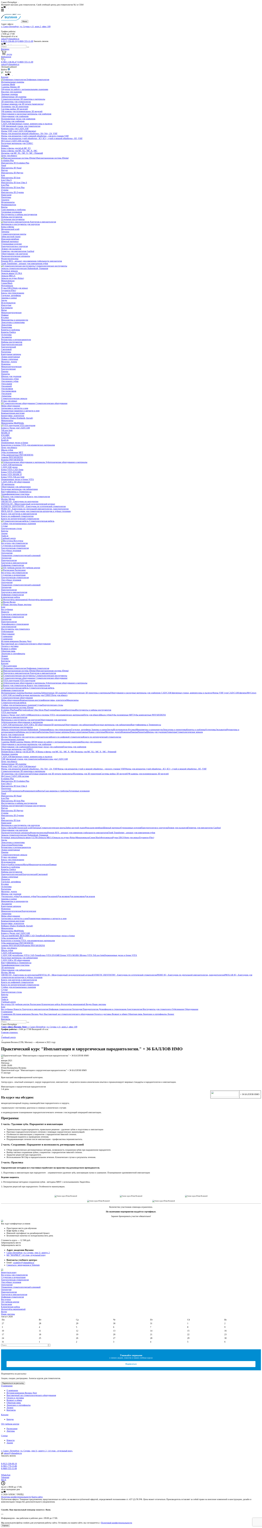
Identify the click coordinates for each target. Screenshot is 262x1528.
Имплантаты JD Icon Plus (13, 187)
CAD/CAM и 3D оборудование (15, 482)
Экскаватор (6, 337)
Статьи (4, 1436)
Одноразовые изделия (11, 244)
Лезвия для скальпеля (11, 249)
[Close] (2, 1514)
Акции (4, 533)
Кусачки (5, 317)
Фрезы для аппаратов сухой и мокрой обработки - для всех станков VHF (35, 136)
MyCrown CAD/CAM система (15, 141)
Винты (4, 207)
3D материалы (7, 484)
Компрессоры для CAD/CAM (14, 128)
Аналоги (5, 200)
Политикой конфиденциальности (116, 1523)
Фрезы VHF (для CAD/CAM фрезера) (18, 131)
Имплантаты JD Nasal (11, 168)
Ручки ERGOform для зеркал (14, 288)
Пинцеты (5, 374)
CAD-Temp (6, 438)
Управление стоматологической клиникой (21, 555)
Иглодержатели (8, 303)
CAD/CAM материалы (11, 464)
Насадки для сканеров (11, 92)
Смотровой (6, 349)
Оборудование (8, 634)
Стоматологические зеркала (14, 398)
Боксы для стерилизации (12, 293)
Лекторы (11, 1431)
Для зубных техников (11, 550)
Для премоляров (8, 391)
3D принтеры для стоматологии (16, 101)
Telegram (5, 1477)
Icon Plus (5, 185)
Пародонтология (9, 560)
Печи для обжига (9, 155)
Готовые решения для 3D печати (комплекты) (22, 104)
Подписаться (131, 1364)
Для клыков (6, 384)
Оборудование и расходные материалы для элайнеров (26, 114)
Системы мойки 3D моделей (14, 109)
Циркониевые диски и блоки (14, 442)
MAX (3, 1480)
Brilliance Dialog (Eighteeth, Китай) (17, 418)
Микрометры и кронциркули (14, 320)
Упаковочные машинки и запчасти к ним (20, 411)
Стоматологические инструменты (51, 266)
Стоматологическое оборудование (51, 403)
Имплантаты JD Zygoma (12, 192)
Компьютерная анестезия (12, 413)
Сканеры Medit (8, 84)
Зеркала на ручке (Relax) (12, 278)
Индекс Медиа (8, 499)
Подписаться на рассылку (13, 1383)
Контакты (5, 661)
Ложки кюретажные (10, 357)
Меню (24, 21)
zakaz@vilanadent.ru (10, 39)
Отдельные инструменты (13, 219)
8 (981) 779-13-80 (9, 1466)
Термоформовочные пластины (15, 494)
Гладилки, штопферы (11, 295)
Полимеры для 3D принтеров (15, 106)
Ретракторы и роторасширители (16, 339)
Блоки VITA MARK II (11, 474)
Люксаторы (6, 325)
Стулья (4, 526)
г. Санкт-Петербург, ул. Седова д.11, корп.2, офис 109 (25, 26)
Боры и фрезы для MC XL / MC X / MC (19, 151)
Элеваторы (6, 396)
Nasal (3, 165)
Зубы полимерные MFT (12, 452)
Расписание (20, 570)
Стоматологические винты (13, 234)
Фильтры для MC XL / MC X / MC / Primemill (22, 153)
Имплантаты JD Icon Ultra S (14, 182)
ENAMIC (5, 435)
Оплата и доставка (9, 646)
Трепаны (5, 231)
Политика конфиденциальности (16, 1497)
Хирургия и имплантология (42, 222)
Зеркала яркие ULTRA (11, 273)
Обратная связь (8, 651)
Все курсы (18, 541)
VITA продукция (27, 425)
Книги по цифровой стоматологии (17, 516)
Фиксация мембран (10, 239)
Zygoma (4, 190)
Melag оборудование (10, 406)
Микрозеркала (7, 281)
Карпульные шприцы (11, 354)
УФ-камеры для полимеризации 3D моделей (21, 111)
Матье (4, 310)
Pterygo (4, 170)
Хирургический (8, 347)
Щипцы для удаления (11, 376)
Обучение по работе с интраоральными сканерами (24, 89)
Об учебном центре (30, 568)
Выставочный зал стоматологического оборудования (25, 644)
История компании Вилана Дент (16, 641)
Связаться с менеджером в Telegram (23, 1265)
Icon (3, 175)
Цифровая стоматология (37, 79)
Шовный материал (10, 241)
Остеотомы (6, 334)
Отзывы (5, 658)
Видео (12, 602)
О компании (7, 636)
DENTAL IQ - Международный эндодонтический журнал (28, 504)
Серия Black (6, 283)
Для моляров (7, 388)
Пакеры (4, 371)
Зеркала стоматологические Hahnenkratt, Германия (24, 268)
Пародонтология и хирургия (14, 246)
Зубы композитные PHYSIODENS (17, 455)
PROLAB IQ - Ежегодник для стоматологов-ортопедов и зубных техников (36, 511)
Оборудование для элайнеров (15, 116)
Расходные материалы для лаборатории (19, 489)
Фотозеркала (7, 285)
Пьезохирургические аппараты (15, 256)
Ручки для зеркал (9, 401)
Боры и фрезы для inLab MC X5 (16, 148)
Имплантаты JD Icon (10, 177)
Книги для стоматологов (38, 496)
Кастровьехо (7, 307)
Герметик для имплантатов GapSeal (17, 251)
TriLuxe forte (7, 430)
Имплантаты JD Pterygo (12, 173)
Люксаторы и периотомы (13, 322)
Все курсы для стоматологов (14, 543)
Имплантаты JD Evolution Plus (15, 163)
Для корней (6, 386)
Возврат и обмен (9, 648)
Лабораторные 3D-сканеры (13, 97)
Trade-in (4, 536)
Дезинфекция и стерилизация (15, 624)
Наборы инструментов (11, 217)
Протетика (6, 197)
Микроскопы (7, 420)
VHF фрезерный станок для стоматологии (20, 126)
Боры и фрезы (7, 227)
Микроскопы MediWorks (12, 423)
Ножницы (6, 364)
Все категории (10, 666)
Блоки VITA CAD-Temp (12, 469)
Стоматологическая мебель (41, 521)
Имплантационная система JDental (52, 158)
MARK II (5, 433)
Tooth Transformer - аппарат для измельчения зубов (24, 263)
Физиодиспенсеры (9, 258)
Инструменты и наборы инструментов (19, 214)
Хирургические (8, 369)
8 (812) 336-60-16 (9, 41)
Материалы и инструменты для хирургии (20, 224)
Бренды (4, 531)
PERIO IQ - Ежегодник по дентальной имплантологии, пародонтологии (35, 509)
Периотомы (6, 327)
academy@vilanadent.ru (23, 1262)
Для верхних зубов (10, 379)
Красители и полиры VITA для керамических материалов (28, 445)
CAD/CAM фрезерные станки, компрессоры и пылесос (26, 124)
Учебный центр (8, 538)
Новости (5, 612)
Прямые (5, 315)
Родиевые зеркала (9, 271)
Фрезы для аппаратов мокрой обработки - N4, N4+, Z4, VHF (29, 133)
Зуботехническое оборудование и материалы (66, 462)
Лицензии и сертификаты (13, 653)
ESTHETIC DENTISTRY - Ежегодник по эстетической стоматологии (33, 506)
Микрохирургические (11, 312)
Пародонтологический (11, 344)
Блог (3, 607)
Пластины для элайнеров (13, 121)
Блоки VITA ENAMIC (11, 472)
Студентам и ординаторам (13, 545)
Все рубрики (7, 609)
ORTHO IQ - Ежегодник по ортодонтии (19, 501)
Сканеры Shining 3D (10, 87)
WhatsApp (5, 1475)
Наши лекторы (24, 604)
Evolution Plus (7, 160)
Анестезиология (8, 626)
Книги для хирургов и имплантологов (19, 514)
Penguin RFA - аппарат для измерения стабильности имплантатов (31, 261)
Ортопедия (6, 558)
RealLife (5, 440)
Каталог (5, 77)
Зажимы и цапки (9, 298)
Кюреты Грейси (8, 332)
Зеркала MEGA (8, 276)
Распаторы (6, 352)
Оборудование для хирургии (14, 254)
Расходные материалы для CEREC (17, 143)
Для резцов (6, 393)
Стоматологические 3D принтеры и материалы (23, 99)
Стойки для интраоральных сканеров (18, 523)
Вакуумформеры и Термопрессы (16, 491)
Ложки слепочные (9, 359)
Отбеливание (7, 631)
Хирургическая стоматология (15, 548)
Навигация (6, 195)
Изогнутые (6, 305)
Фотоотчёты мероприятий (40, 599)
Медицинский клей (10, 229)
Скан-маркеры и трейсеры (13, 209)
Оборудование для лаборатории (16, 487)
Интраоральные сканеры (12, 82)
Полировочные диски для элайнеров (18, 119)
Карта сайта (37, 1497)
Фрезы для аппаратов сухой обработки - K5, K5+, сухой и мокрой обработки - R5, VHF (42, 138)
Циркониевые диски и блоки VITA (17, 479)
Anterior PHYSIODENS (12, 457)
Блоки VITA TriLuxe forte (12, 477)
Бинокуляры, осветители (12, 415)
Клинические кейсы (10, 597)
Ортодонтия (6, 553)
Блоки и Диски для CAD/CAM (15, 428)
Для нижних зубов (9, 381)
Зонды (4, 300)
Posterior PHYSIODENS (12, 460)
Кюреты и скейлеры (10, 330)
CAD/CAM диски (9, 467)
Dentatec (5, 146)
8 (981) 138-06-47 (9, 62)
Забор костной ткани (10, 236)
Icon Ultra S (6, 180)
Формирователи (8, 204)
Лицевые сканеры (9, 94)
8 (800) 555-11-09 (25, 41)
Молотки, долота (9, 361)
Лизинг (4, 656)
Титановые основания (11, 212)
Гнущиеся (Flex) (8, 290)
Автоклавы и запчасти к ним (14, 408)
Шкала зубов (7, 450)
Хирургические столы (11, 528)
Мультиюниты (8, 202)
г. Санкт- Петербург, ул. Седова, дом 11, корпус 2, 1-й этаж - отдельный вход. (37, 1451)
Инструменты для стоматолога (15, 629)
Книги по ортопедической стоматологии (20, 518)
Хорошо (5, 1525)
